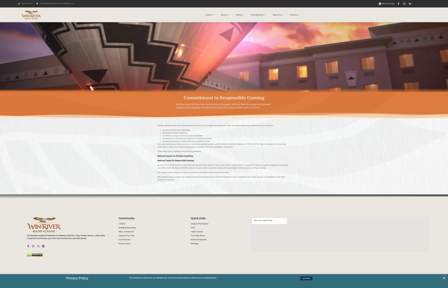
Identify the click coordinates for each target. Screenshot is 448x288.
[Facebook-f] (28, 246)
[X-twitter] (38, 246)
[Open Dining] (243, 14)
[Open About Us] (283, 14)
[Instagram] (33, 246)
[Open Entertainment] (265, 14)
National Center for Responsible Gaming (176, 160)
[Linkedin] (43, 246)
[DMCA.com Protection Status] (35, 256)
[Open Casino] (214, 14)
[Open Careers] (298, 14)
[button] (444, 277)
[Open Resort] (228, 14)
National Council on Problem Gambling (175, 156)
